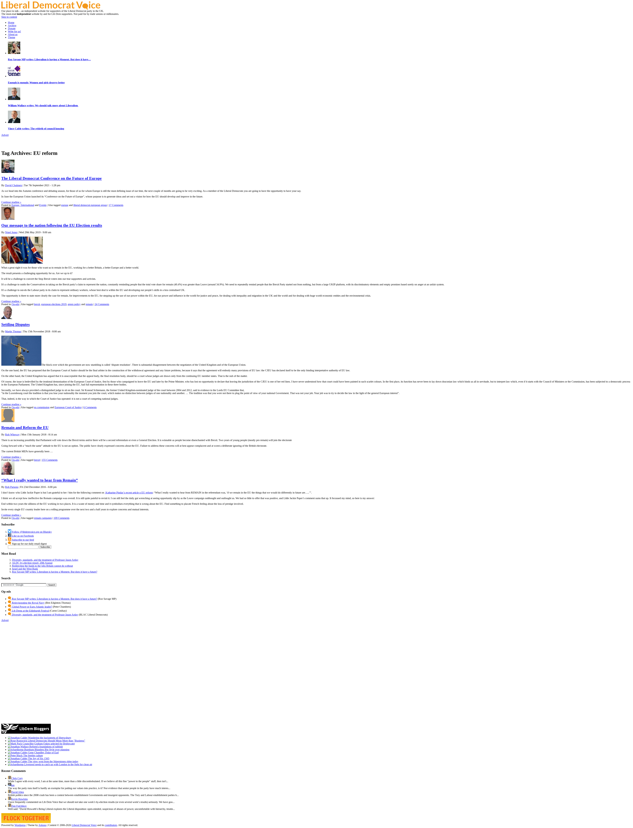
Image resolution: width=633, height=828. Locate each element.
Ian (13, 785)
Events (42, 205)
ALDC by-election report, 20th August (32, 562)
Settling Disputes (15, 324)
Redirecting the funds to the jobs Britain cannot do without (42, 565)
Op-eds (15, 304)
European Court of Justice (68, 407)
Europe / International (23, 205)
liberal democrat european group (90, 205)
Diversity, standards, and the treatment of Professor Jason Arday (45, 559)
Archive (12, 25)
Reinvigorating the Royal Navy (28, 602)
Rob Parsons (11, 487)
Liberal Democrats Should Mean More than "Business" (56, 740)
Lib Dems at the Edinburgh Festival (30, 610)
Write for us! (14, 31)
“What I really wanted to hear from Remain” (39, 480)
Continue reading (11, 202)
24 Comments (102, 304)
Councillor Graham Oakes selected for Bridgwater (48, 743)
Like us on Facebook (22, 535)
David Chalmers (13, 185)
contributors (111, 825)
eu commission (41, 407)
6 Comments (90, 407)
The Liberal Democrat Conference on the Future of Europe (51, 178)
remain (89, 304)
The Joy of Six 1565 (38, 758)
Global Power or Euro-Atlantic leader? (31, 606)
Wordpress (20, 825)
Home (11, 22)
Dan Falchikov (19, 806)
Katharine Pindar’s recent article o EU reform (129, 492)
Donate (11, 28)
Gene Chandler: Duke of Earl (43, 752)
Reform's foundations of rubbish (46, 746)
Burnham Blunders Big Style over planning (46, 749)
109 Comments (61, 518)
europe (64, 205)
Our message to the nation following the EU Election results (51, 225)
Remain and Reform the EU (24, 427)
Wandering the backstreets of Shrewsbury (49, 737)
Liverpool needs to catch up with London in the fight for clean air (58, 764)
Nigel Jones (11, 232)
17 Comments (116, 205)
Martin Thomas (13, 331)
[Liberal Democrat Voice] (50, 8)
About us (12, 34)
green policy (74, 304)
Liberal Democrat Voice (84, 825)
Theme (11, 37)
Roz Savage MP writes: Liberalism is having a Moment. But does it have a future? (54, 571)
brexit (37, 304)
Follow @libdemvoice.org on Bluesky (31, 531)
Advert (5, 135)
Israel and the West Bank (25, 568)
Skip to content (9, 17)
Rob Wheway (12, 434)
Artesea (42, 825)
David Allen (17, 792)
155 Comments (50, 460)
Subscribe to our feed (22, 539)
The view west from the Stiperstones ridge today (52, 761)
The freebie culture (33, 755)
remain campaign (43, 518)
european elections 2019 (53, 304)
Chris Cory (17, 778)
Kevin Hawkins (19, 799)
